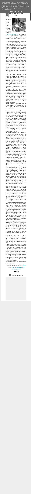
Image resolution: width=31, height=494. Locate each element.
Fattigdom (14, 269)
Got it (20, 11)
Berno (24, 265)
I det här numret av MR (12, 34)
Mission (19, 269)
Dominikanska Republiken (18, 267)
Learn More (13, 11)
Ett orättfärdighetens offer (16, 14)
